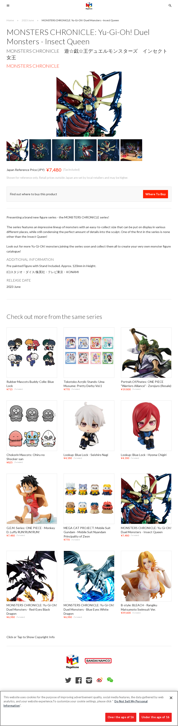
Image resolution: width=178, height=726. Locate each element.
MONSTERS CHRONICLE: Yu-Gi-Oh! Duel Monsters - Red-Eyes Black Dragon (32, 609)
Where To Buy (155, 194)
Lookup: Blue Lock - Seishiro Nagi (86, 455)
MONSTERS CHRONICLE (33, 66)
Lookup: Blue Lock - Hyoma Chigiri (143, 455)
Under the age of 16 (155, 717)
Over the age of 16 (121, 717)
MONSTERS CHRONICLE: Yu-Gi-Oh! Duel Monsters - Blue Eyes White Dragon (89, 609)
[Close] (171, 698)
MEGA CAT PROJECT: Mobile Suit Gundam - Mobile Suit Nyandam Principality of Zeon (87, 532)
